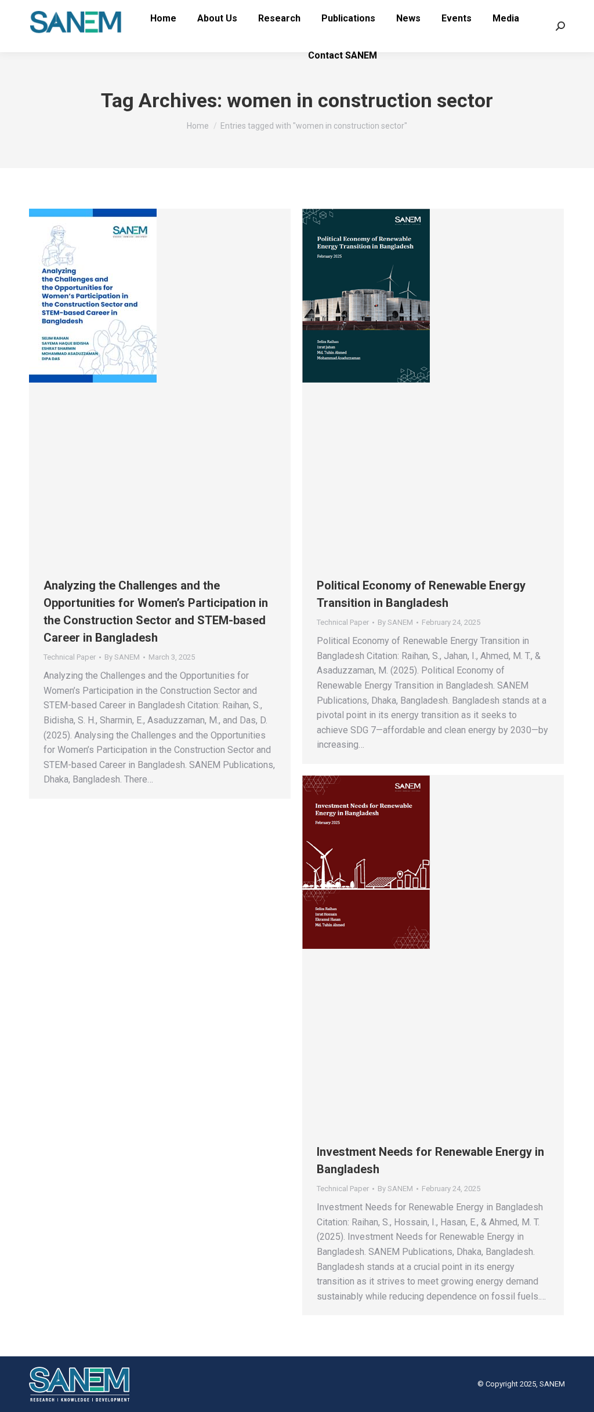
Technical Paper (70, 657)
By (122, 657)
